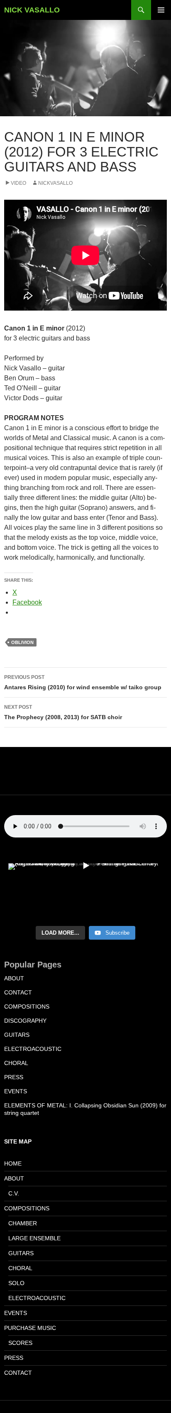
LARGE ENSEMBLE (34, 1238)
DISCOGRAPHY (25, 1020)
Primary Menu (161, 10)
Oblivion (22, 642)
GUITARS (16, 1034)
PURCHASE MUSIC (30, 1328)
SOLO (16, 1283)
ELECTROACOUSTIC (32, 1049)
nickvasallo (55, 183)
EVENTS (15, 1091)
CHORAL (16, 1063)
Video (18, 183)
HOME (13, 1163)
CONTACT (18, 992)
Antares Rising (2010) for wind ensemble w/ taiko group (82, 682)
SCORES (20, 1343)
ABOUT (14, 978)
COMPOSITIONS (26, 1006)
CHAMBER (22, 1223)
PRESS (13, 1077)
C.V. (13, 1193)
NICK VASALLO (32, 10)
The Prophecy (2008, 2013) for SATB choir (63, 712)
